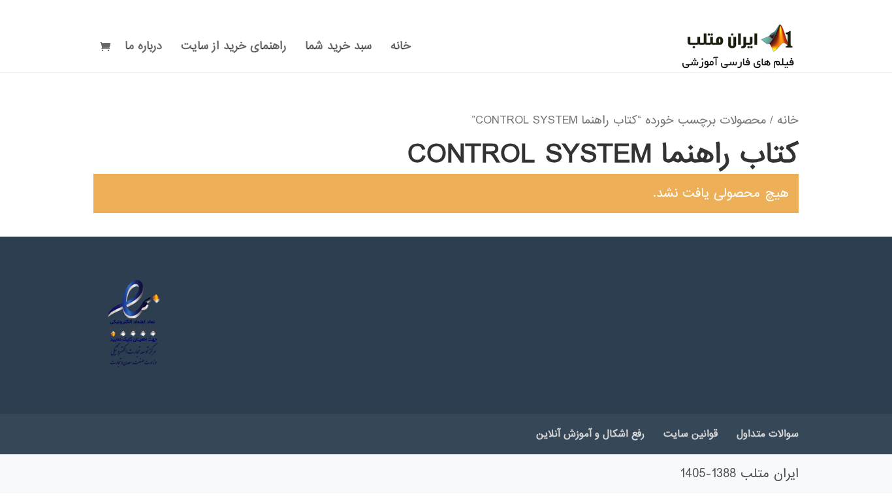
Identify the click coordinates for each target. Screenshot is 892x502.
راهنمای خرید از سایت (233, 48)
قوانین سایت (690, 434)
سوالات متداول (768, 434)
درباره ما (143, 48)
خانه (400, 48)
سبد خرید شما (338, 48)
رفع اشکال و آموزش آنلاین (590, 434)
